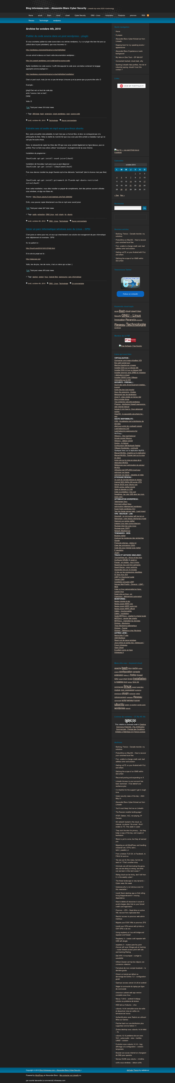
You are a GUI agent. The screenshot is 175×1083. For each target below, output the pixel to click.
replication (130, 697)
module (117, 690)
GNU (116, 678)
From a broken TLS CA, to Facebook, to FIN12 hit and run (131, 854)
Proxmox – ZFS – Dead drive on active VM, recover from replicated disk (130, 911)
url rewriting (133, 705)
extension (48, 113)
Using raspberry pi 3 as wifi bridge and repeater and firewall (130, 933)
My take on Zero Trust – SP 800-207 (129, 57)
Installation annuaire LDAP (124, 582)
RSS (143, 15)
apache (117, 668)
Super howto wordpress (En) (124, 509)
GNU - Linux (53, 221)
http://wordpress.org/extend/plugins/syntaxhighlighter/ (46, 50)
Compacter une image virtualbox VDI (128, 360)
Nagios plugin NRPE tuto (123, 603)
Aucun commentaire (69, 120)
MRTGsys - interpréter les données (127, 620)
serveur (130, 700)
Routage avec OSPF (122, 528)
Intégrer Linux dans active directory (127, 523)
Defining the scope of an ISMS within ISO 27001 (129, 259)
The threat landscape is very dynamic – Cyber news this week (130, 881)
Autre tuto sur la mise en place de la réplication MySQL (127, 461)
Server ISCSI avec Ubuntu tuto (125, 484)
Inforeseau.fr (119, 652)
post (68, 113)
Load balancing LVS (121, 428)
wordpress (57, 20)
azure (40, 15)
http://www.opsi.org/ (33, 259)
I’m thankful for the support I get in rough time (131, 791)
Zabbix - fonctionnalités (123, 611)
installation (139, 678)
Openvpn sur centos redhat (124, 521)
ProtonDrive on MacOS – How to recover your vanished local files (131, 241)
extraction (41, 214)
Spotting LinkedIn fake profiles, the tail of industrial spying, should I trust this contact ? (131, 67)
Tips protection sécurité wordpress (127, 401)
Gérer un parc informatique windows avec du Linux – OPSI (58, 229)
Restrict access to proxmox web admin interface (130, 917)
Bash (49, 15)
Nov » (122, 195)
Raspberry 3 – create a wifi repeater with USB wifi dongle (131, 939)
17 (144, 181)
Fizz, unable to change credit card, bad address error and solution (130, 247)
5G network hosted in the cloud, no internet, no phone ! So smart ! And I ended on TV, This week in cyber (129, 824)
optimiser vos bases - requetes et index (129, 474)
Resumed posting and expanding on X (130, 777)
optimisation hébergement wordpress (128, 506)
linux (46, 276)
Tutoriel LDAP (119, 579)
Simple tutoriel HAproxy (123, 438)
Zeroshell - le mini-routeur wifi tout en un (129, 516)
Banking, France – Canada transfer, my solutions (130, 234)
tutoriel (137, 700)
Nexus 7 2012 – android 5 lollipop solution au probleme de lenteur (128, 999)
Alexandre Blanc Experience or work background (129, 52)
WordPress (39, 1075)
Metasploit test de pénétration (125, 394)
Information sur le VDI (122, 380)
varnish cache (141, 705)
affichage (36, 113)
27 (126, 189)
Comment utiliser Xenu (122, 504)
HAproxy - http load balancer (125, 436)
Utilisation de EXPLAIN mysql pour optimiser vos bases (127, 471)
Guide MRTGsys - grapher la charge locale (130, 616)
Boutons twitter (120, 535)
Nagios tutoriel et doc (122, 601)
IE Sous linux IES (121, 574)
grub (125, 678)
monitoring (138, 690)
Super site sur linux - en (123, 594)
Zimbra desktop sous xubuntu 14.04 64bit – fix (131, 1030)
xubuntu (128, 708)
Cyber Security (80, 15)
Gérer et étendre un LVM (123, 489)
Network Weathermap (122, 530)
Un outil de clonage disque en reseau (128, 479)
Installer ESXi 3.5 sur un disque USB (128, 370)
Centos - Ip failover (121, 443)
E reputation (118, 550)
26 (121, 189)
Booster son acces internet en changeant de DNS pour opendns (131, 1053)
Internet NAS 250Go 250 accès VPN (128, 482)
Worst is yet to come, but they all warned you (131, 840)
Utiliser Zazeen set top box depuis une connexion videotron (130, 963)
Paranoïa (121, 15)
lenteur (130, 682)
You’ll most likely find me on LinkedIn (129, 808)
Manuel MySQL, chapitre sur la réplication (130, 453)
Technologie (43, 20)
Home (31, 15)
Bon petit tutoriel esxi (122, 363)
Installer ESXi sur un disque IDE (126, 367)
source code (75, 113)
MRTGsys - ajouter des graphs (125, 618)
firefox (133, 674)
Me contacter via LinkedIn (69, 1075)
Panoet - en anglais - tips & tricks (126, 562)
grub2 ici (134, 560)
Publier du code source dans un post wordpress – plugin (57, 36)
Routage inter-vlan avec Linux (125, 526)
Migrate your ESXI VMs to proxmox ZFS (131, 922)
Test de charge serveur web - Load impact (130, 511)
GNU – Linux (95, 15)
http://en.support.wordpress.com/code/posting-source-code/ (48, 60)
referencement (120, 697)
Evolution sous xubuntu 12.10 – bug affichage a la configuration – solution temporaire (129, 1046)
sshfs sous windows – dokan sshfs (129, 1062)
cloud (58, 15)
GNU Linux (50, 214)
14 (131, 181)
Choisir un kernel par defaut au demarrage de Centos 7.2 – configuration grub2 (131, 976)
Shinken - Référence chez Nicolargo (127, 630)
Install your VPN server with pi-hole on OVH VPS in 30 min (130, 927)
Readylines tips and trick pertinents (127, 565)
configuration (125, 671)
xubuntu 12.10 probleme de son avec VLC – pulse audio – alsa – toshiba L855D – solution (129, 1038)
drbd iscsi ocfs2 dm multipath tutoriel (128, 426)
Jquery (116, 552)
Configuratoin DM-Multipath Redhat (127, 445)
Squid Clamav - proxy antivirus (125, 567)
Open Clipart (119, 647)
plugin (61, 214)
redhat (138, 694)
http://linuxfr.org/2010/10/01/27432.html (40, 248)
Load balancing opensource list (125, 431)
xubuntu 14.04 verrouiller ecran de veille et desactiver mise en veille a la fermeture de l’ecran (130, 1011)
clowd (67, 15)
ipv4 (125, 682)
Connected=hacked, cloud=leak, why (129, 61)
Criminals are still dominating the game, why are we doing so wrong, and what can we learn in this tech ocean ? (130, 868)
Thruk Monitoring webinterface (125, 625)
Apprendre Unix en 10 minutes (125, 569)
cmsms (116, 672)
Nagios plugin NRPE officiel (124, 608)
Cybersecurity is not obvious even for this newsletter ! (129, 888)
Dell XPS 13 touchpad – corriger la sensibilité (128, 956)
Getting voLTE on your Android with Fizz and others (131, 253)
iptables (119, 681)
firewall (140, 675)
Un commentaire (78, 283)
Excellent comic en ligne (123, 650)
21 (131, 185)
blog (130, 668)
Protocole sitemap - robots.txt (125, 543)
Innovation (109, 15)
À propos (119, 35)
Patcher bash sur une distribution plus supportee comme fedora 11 (130, 1024)
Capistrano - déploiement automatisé (128, 596)
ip (115, 682)
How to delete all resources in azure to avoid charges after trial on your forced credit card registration (130, 904)
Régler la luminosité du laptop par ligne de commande (130, 987)
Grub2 (130, 678)
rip (65, 214)
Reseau (31, 20)
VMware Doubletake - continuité (126, 448)
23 (140, 185)
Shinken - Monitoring (122, 623)
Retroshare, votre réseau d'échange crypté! (130, 518)
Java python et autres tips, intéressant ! (129, 642)
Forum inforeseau (120, 645)
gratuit (41, 276)
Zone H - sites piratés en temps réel (127, 397)
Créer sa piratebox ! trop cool (125, 492)
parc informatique (74, 276)
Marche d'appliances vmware (125, 365)
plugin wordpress (59, 113)
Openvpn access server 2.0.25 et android (131, 982)
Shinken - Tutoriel (120, 628)
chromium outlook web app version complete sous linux (128, 993)
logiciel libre (53, 276)
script (124, 700)
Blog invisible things (121, 399)
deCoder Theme (133, 1070)
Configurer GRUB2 (121, 560)
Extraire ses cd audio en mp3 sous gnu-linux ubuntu (54, 128)
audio (35, 214)
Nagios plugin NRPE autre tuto (125, 606)
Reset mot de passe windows (125, 640)
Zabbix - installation (121, 613)
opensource (63, 276)
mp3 (56, 214)
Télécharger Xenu (120, 501)
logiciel (134, 687)
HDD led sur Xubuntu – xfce (126, 1005)
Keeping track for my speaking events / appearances (130, 46)
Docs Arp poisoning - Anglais (125, 392)
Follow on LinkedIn (130, 294)
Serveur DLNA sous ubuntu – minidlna (130, 1059)
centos (140, 668)
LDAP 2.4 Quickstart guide (124, 577)
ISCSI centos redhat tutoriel (124, 487)
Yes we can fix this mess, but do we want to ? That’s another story (129, 861)
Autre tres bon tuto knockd (124, 389)
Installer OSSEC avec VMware (125, 377)
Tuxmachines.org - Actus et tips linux (128, 557)
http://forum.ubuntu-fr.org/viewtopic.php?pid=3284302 (52, 196)
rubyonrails (117, 700)
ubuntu (69, 214)
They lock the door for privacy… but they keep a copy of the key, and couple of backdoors (131, 832)
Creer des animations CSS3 (124, 545)
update (127, 705)
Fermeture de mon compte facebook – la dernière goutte (131, 969)
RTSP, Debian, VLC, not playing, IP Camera (129, 816)
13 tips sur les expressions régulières (128, 572)
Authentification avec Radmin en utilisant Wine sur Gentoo (131, 1018)
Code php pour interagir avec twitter (127, 547)
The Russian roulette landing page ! (129, 812)
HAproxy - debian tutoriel (123, 440)
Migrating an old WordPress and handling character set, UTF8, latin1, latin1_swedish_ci (131, 847)
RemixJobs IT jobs (121, 635)
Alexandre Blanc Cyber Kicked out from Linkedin (130, 40)
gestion (35, 276)
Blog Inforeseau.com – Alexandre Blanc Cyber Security (56, 8)
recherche (132, 694)
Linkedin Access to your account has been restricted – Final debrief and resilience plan (129, 783)
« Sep (116, 195)
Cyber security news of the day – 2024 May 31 (130, 797)
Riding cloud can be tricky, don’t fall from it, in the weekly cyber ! (131, 875)
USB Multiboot (119, 638)
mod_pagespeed (127, 690)
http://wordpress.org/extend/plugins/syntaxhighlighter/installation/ (50, 74)
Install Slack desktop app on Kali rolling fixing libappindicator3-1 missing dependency (130, 895)
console (136, 671)
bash (42, 113)
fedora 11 (127, 675)
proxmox (133, 15)
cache (135, 668)
